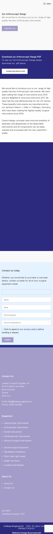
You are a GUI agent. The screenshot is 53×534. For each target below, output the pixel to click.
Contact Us (9, 28)
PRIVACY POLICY (26, 528)
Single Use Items (12, 460)
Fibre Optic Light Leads (14, 456)
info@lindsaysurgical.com (20, 401)
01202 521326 (15, 404)
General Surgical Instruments (17, 440)
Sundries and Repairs (14, 465)
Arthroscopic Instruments (16, 427)
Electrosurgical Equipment (16, 447)
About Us (8, 483)
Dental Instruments (13, 432)
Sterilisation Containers (14, 452)
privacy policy (30, 329)
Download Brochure (15, 71)
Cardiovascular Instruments (17, 436)
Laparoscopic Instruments (16, 423)
